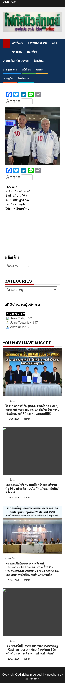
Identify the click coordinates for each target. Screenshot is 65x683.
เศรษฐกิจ (8, 78)
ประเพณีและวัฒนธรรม (16, 60)
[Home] (6, 42)
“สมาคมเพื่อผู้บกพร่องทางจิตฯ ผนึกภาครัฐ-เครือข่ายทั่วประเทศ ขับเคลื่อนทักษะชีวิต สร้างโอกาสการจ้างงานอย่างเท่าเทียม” (32, 649)
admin (27, 419)
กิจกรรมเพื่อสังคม (37, 43)
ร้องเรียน (39, 60)
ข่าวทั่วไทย (10, 401)
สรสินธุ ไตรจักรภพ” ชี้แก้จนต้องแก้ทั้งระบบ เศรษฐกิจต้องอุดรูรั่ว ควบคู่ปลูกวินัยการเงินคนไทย (17, 197)
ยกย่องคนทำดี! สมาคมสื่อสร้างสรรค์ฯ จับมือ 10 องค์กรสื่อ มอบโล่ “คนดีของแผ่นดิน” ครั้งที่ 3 (32, 488)
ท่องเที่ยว (32, 51)
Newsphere (51, 674)
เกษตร (39, 69)
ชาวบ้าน (17, 51)
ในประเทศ (24, 78)
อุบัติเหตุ (26, 69)
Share (13, 101)
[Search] (59, 43)
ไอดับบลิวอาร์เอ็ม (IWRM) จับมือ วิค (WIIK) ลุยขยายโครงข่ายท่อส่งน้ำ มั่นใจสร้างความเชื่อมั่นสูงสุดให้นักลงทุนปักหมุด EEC (32, 409)
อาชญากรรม (10, 69)
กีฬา (54, 43)
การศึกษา (17, 43)
